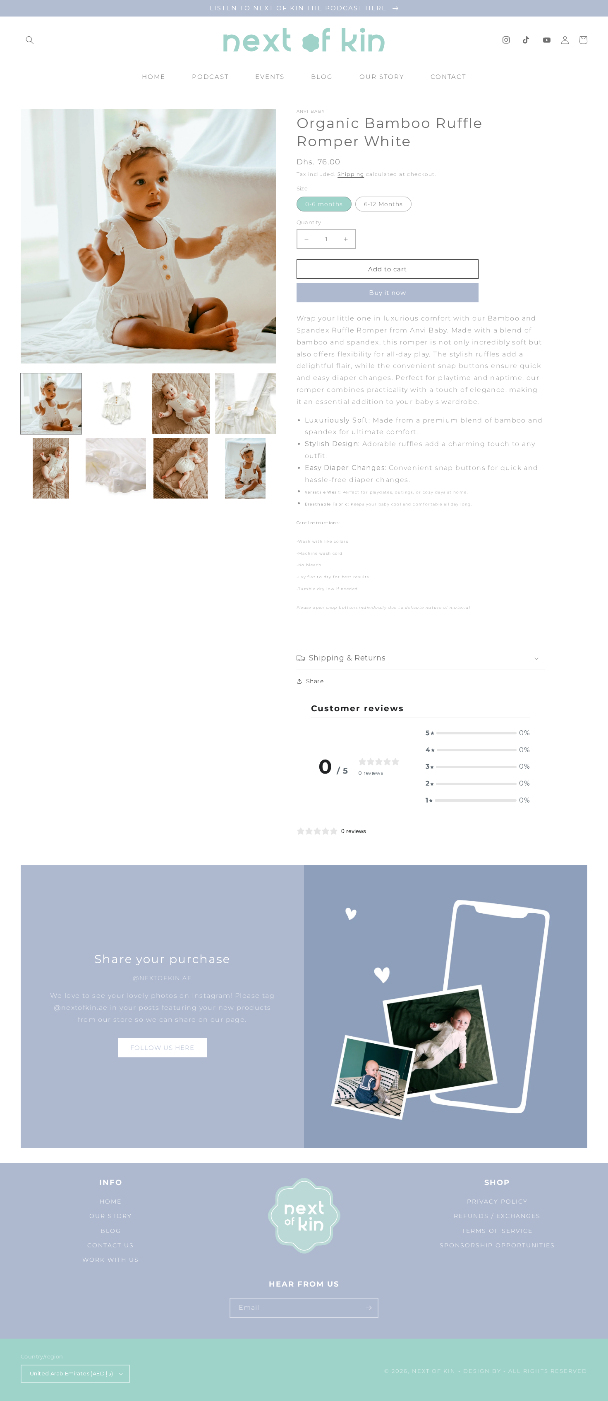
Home (111, 1201)
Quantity (309, 222)
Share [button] (315, 681)
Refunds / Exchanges (497, 1216)
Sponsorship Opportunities (497, 1245)
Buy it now (387, 293)
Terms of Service (497, 1231)
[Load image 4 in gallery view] (245, 403)
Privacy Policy (497, 1201)
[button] (30, 40)
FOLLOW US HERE (162, 1048)
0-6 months (324, 204)
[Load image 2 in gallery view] (116, 403)
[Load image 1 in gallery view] (51, 403)
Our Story (110, 1216)
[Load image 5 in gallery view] (51, 468)
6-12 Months (383, 204)
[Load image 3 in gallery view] (180, 403)
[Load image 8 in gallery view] (245, 468)
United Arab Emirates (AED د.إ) (71, 1373)
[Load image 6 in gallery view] (116, 468)
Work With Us (110, 1259)
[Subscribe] (368, 1308)
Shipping (351, 174)
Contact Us (110, 1245)
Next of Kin (434, 1371)
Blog (111, 1231)
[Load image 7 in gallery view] (180, 468)
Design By (482, 1371)
